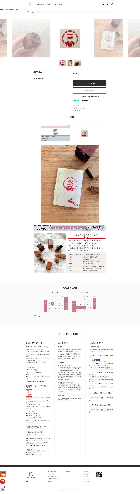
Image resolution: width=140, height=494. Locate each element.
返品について (76, 105)
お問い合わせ (87, 481)
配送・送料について (52, 471)
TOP (28, 12)
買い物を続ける (76, 110)
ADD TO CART (91, 83)
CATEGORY (39, 4)
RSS (67, 471)
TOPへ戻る (70, 466)
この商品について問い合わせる (89, 96)
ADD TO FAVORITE (91, 91)
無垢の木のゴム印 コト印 (38, 12)
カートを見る (87, 478)
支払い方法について (52, 476)
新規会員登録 (87, 474)
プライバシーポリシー (53, 481)
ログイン (86, 476)
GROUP (49, 4)
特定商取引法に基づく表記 (79, 108)
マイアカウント (87, 471)
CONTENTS (58, 4)
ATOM (70, 471)
